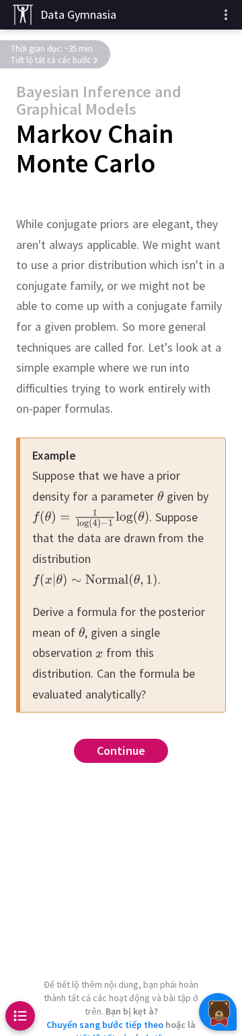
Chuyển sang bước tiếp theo (104, 1025)
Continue (121, 750)
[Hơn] (226, 15)
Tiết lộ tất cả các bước (51, 60)
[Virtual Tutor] (218, 1012)
